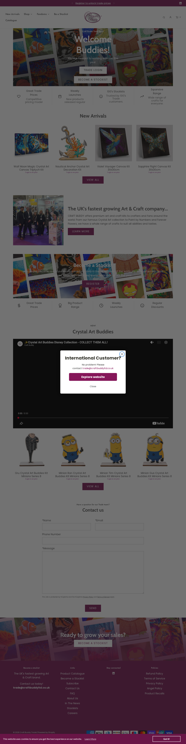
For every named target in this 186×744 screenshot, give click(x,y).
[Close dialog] (122, 354)
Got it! (166, 739)
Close (93, 386)
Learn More (90, 738)
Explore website (93, 377)
